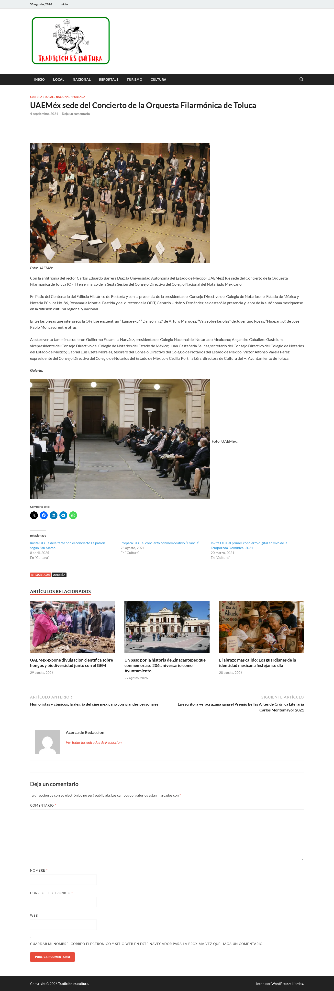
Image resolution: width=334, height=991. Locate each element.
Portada (78, 97)
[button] (120, 439)
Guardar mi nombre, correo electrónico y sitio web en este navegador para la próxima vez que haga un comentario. (147, 944)
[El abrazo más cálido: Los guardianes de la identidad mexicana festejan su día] (261, 628)
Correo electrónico (51, 893)
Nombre (39, 870)
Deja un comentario (76, 114)
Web (34, 915)
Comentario (43, 805)
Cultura (158, 79)
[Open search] (301, 79)
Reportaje (108, 79)
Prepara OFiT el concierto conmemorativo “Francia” (160, 543)
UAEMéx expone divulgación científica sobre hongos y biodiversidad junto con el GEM (71, 662)
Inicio (64, 4)
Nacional (82, 79)
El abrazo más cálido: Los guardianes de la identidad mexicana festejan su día (257, 662)
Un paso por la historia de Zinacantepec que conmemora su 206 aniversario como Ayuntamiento (165, 665)
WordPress (280, 983)
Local (58, 79)
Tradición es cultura (73, 983)
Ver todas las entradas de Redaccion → (96, 742)
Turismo (134, 79)
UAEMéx (59, 574)
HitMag (297, 983)
